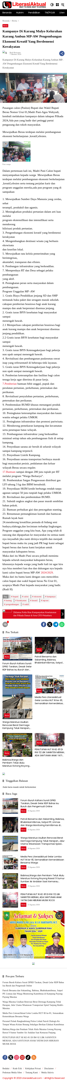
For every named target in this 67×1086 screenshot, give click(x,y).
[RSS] (33, 1057)
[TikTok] (28, 1057)
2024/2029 (47, 572)
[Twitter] (49, 624)
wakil (26, 604)
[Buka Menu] (57, 5)
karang (9, 600)
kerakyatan (21, 600)
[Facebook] (43, 624)
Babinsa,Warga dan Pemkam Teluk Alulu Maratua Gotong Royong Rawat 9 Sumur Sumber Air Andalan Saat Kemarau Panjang (16, 763)
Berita (5, 26)
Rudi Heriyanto (15, 52)
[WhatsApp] (62, 624)
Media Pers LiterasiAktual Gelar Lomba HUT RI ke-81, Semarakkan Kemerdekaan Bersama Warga (49, 700)
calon (26, 596)
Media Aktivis (47, 1072)
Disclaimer (49, 1068)
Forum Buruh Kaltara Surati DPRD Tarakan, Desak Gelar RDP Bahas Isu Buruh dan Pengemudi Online (17, 666)
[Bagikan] (62, 53)
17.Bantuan (8, 471)
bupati (15, 596)
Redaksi (5, 1068)
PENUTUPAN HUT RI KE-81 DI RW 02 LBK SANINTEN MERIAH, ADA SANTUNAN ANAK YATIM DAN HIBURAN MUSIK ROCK (50, 752)
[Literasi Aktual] (24, 4)
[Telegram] (55, 624)
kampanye (51, 596)
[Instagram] (16, 1057)
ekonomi (37, 596)
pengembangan (12, 604)
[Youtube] (22, 1057)
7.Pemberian (9, 383)
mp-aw (45, 600)
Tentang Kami (31, 1072)
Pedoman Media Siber (12, 1072)
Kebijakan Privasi (33, 1068)
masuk (16, 787)
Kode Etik (17, 1068)
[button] (52, 5)
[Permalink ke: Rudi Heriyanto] (6, 53)
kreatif (34, 600)
